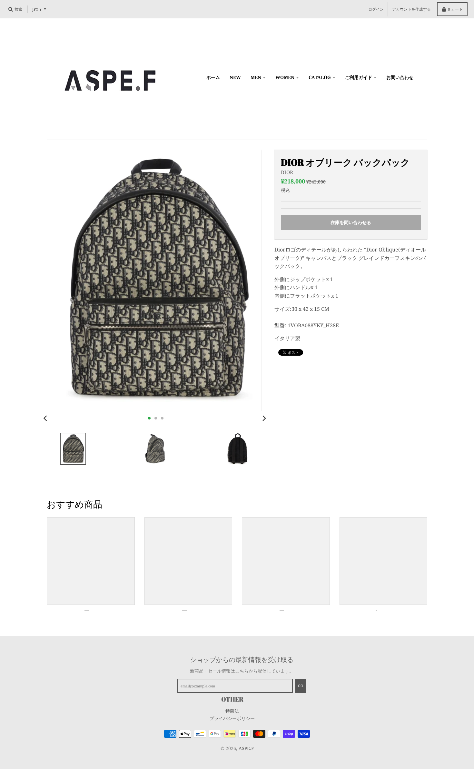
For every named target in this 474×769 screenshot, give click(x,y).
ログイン (376, 9)
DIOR (287, 172)
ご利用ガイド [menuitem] (358, 77)
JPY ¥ (37, 9)
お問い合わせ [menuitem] (399, 77)
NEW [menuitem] (235, 77)
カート (455, 9)
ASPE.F (246, 748)
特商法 (232, 711)
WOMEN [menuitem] (284, 77)
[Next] (264, 418)
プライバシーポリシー (232, 718)
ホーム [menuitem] (213, 77)
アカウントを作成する (411, 9)
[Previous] (46, 418)
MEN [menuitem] (256, 77)
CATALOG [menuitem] (320, 77)
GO (300, 685)
